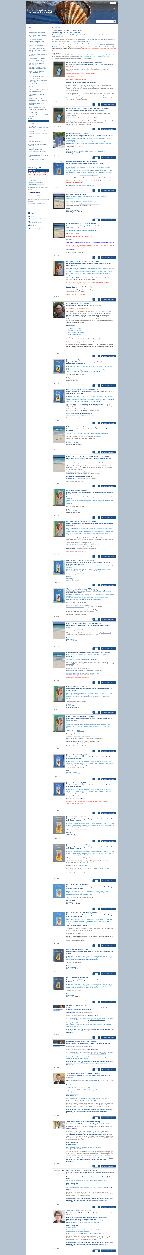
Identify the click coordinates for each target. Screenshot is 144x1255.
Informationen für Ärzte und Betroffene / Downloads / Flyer (37, 68)
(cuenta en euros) (82, 865)
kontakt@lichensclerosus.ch (84, 58)
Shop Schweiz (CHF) (34, 121)
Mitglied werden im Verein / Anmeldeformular (36, 42)
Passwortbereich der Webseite (91, 339)
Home (30, 27)
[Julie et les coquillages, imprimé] (59, 373)
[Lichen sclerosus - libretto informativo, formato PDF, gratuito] (59, 667)
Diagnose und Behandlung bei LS (38, 61)
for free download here (77, 799)
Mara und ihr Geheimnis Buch (37, 109)
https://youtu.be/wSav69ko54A (75, 1149)
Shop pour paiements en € (83, 41)
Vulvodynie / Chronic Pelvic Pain (38, 100)
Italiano (112, 15)
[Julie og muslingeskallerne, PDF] (59, 989)
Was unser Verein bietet (35, 39)
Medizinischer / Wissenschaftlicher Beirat (38, 156)
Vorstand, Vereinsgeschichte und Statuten (38, 144)
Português (113, 18)
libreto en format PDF (79, 858)
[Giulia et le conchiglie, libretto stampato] (59, 574)
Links (30, 139)
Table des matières (95, 436)
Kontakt (31, 162)
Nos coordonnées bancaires (74, 410)
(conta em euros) (80, 933)
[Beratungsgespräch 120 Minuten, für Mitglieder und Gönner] (59, 122)
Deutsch (113, 3)
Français (113, 12)
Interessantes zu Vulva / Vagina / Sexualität (38, 130)
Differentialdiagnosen (35, 91)
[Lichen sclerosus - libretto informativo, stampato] (59, 638)
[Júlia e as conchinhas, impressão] (59, 897)
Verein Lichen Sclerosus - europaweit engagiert (40, 11)
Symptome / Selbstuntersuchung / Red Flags (38, 55)
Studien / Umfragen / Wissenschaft (38, 89)
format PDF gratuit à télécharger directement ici (87, 404)
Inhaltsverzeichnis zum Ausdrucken (89, 204)
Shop (30, 118)
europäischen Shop (58, 36)
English (112, 6)
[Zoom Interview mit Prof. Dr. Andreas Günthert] (59, 1083)
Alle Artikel (32, 170)
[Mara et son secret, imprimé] (59, 505)
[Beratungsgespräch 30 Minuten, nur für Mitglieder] (59, 76)
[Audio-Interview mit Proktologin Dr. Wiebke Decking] (59, 1175)
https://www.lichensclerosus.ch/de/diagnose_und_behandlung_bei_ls (86, 1233)
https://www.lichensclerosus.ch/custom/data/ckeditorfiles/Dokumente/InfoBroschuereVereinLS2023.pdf (94, 242)
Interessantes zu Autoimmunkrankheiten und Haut (38, 126)
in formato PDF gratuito (79, 602)
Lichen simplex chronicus (36, 98)
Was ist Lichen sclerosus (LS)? (37, 48)
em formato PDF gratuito (80, 925)
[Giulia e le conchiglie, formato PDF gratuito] (59, 602)
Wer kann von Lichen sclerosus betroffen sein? (37, 51)
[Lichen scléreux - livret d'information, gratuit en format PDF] (59, 471)
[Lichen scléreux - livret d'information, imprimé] (59, 442)
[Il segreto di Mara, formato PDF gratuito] (59, 731)
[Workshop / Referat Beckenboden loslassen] (59, 1046)
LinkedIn (32, 217)
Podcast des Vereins (91, 342)
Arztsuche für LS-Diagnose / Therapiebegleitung (36, 71)
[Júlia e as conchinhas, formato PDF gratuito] (59, 925)
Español (113, 9)
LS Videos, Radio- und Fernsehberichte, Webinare (36, 75)
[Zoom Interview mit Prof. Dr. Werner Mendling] (59, 1128)
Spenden (31, 136)
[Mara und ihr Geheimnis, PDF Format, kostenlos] (59, 276)
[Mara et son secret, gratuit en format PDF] (59, 537)
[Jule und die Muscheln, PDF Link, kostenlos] (59, 175)
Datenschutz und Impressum (37, 159)
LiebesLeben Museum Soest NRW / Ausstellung (38, 115)
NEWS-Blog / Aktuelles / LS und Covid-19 (37, 35)
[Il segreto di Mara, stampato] (59, 701)
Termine (31, 30)
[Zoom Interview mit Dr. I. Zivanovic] (59, 1222)
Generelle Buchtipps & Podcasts (38, 134)
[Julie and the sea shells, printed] (59, 767)
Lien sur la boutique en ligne (95, 39)
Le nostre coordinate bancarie (74, 607)
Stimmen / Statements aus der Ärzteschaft (37, 152)
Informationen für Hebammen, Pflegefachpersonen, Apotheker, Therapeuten (38, 80)
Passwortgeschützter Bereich (37, 32)
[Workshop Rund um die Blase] (59, 1011)
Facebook (33, 213)
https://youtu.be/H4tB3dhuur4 (96, 1020)
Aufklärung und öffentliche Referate (36, 103)
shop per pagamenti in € (107, 44)
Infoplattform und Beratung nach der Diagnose (38, 64)
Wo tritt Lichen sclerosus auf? (37, 58)
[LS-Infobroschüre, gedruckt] (59, 208)
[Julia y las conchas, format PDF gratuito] (59, 861)
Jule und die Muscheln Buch (37, 107)
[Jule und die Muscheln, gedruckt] (59, 147)
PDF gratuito (80, 731)
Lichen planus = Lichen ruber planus (37, 94)
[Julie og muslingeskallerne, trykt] (59, 961)
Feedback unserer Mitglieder (37, 45)
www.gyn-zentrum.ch (103, 1075)
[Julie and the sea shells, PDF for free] (59, 795)
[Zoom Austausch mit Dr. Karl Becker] (59, 317)
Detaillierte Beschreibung (73, 1012)
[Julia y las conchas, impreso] (59, 833)
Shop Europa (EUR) (34, 123)
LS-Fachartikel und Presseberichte (38, 84)
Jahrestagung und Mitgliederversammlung (35, 148)
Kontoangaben (70, 185)
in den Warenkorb (109, 104)
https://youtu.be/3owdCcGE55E (97, 1054)
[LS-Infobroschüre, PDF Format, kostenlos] (59, 238)
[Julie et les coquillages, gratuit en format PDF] (59, 403)
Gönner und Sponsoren (35, 141)
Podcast (31, 86)
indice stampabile (106, 633)
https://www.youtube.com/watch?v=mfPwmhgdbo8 (81, 1100)
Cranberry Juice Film (34, 112)
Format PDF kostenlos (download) (89, 175)
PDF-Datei (69, 239)
